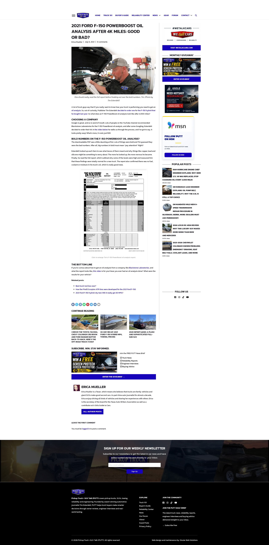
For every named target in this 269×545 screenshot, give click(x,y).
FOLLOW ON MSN (178, 155)
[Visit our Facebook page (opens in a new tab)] (163, 503)
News (155, 15)
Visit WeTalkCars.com (181, 47)
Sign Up (134, 471)
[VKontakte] (95, 304)
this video (97, 271)
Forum (175, 15)
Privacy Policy (145, 526)
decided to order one (126, 110)
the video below (101, 129)
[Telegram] (91, 304)
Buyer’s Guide (122, 15)
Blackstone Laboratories (139, 267)
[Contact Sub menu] (191, 15)
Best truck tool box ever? (86, 285)
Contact (185, 15)
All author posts (92, 411)
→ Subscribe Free (170, 525)
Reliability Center (141, 15)
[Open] (73, 16)
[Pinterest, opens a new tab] (183, 297)
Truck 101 (107, 15)
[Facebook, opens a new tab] (175, 297)
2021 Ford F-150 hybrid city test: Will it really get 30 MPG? (99, 292)
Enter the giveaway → (114, 376)
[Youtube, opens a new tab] (187, 297)
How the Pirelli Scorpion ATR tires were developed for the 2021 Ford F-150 (106, 289)
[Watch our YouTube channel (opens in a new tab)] (176, 503)
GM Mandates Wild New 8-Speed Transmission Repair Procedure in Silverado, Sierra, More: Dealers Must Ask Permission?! (180, 211)
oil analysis (76, 110)
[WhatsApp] (84, 304)
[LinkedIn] (80, 304)
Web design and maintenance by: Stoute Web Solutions (175, 540)
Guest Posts (144, 522)
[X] (76, 304)
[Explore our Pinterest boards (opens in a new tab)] (171, 503)
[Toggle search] (196, 15)
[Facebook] (73, 304)
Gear (166, 15)
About (141, 519)
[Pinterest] (87, 304)
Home (97, 15)
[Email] (98, 304)
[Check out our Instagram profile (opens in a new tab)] (167, 503)
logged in (86, 428)
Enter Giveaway (182, 79)
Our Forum (143, 516)
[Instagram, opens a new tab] (179, 297)
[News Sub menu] (160, 15)
